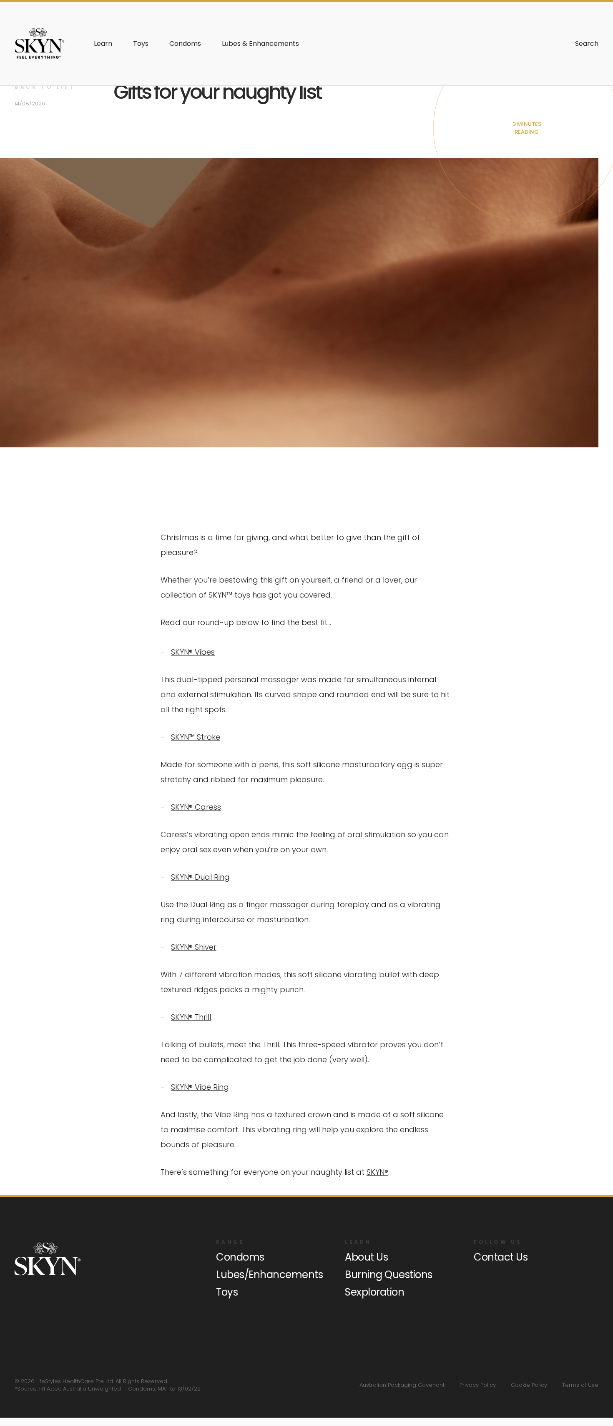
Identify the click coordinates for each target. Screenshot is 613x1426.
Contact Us (501, 1257)
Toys (140, 43)
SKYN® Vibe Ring (200, 1087)
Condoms (185, 43)
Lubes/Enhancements (269, 1274)
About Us (366, 1257)
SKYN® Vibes (193, 652)
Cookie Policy (529, 1385)
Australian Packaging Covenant (402, 1385)
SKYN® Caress (196, 807)
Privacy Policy (478, 1385)
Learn (103, 43)
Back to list (45, 86)
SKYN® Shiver (193, 947)
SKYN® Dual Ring (200, 877)
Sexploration (374, 1292)
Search (586, 43)
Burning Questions (388, 1274)
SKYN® (377, 1172)
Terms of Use (580, 1385)
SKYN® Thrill (191, 1017)
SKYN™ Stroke (195, 737)
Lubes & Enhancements (260, 43)
